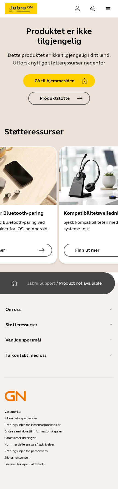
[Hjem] (14, 283)
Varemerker (13, 412)
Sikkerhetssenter (16, 457)
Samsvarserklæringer (20, 438)
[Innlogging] (77, 8)
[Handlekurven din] (92, 8)
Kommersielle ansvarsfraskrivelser (29, 444)
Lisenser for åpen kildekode (24, 464)
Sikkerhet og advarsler (20, 418)
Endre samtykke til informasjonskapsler (33, 431)
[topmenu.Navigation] (108, 8)
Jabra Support (41, 283)
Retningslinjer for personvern (26, 451)
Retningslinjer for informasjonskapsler (32, 425)
